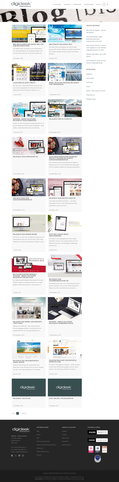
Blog (38, 431)
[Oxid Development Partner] (98, 442)
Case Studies (90, 78)
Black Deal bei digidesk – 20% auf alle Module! (96, 31)
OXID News (89, 82)
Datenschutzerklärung (43, 441)
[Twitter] (16, 455)
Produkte (67, 4)
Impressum (40, 448)
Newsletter (65, 441)
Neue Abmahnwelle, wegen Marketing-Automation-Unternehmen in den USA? (94, 39)
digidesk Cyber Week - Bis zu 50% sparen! (96, 55)
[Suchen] (107, 4)
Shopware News (91, 99)
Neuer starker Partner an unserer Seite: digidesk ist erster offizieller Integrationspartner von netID (96, 48)
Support (64, 431)
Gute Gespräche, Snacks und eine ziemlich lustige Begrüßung (96, 62)
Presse (88, 86)
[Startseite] (21, 4)
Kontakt (64, 434)
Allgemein (89, 74)
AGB (38, 438)
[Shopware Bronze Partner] (104, 450)
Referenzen (77, 4)
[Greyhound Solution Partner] (91, 450)
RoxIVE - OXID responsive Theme (95, 91)
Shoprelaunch (90, 95)
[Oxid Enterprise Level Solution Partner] (98, 434)
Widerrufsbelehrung (43, 451)
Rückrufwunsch (66, 445)
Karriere (39, 455)
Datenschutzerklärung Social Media (47, 445)
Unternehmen (89, 4)
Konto (99, 4)
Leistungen (57, 4)
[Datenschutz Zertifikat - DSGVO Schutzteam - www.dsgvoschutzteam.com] (98, 459)
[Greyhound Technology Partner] (97, 450)
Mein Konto (65, 438)
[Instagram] (23, 455)
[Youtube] (20, 455)
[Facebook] (13, 455)
